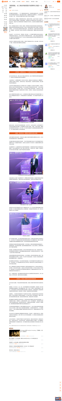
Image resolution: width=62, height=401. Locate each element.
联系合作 (60, 385)
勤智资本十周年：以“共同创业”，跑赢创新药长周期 (52, 15)
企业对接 (60, 382)
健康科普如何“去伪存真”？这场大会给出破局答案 (51, 18)
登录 (58, 1)
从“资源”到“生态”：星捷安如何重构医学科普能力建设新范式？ (52, 12)
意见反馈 (60, 390)
